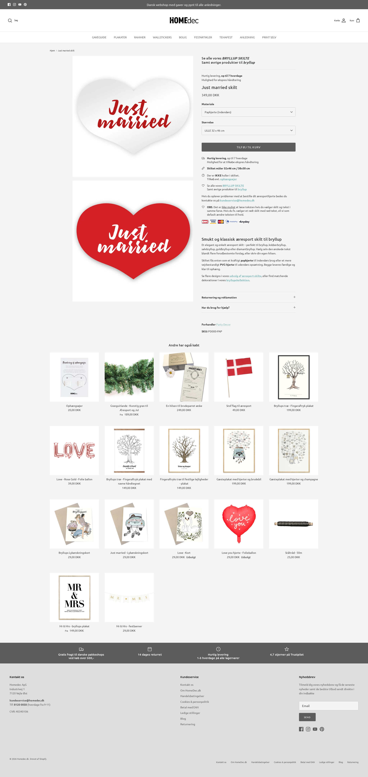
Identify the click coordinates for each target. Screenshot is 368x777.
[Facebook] (9, 4)
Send (307, 717)
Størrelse (208, 122)
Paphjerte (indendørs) (218, 112)
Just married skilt (66, 50)
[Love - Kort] (184, 524)
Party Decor (223, 324)
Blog (183, 718)
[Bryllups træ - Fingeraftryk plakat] (293, 377)
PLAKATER (120, 37)
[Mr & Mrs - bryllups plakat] (74, 597)
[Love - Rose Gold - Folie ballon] (74, 450)
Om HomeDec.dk (190, 690)
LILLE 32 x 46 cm (214, 130)
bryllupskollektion (237, 280)
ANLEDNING (247, 37)
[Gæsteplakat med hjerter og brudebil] (238, 450)
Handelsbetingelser (192, 696)
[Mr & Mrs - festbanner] (129, 597)
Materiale (208, 104)
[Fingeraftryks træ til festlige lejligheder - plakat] (184, 450)
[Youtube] (19, 4)
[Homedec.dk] (184, 20)
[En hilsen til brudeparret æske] (184, 377)
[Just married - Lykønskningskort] (129, 524)
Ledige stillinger (190, 712)
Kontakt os (186, 684)
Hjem (52, 50)
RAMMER (139, 37)
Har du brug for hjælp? (215, 307)
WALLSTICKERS (162, 37)
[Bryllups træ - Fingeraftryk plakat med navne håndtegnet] (129, 450)
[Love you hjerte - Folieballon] (238, 524)
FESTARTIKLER (203, 37)
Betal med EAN (189, 707)
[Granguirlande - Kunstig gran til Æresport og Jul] (129, 377)
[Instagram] (14, 4)
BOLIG (183, 37)
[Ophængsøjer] (74, 377)
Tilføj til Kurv (248, 147)
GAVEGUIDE (99, 37)
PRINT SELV (269, 37)
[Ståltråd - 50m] (293, 524)
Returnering (187, 724)
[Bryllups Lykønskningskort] (74, 524)
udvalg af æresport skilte (245, 276)
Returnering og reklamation (219, 297)
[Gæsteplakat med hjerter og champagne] (293, 450)
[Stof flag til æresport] (238, 377)
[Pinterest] (25, 4)
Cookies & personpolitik (194, 701)
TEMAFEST (225, 37)
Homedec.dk (23, 758)
